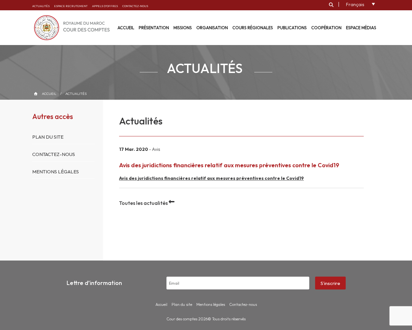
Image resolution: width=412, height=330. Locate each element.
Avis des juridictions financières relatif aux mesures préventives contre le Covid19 (211, 178)
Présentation (154, 27)
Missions (182, 27)
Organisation (212, 27)
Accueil (49, 93)
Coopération (326, 27)
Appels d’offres (105, 6)
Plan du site (47, 137)
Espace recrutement (71, 6)
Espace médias (361, 27)
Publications (292, 27)
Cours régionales (252, 27)
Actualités (41, 6)
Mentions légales (55, 172)
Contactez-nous (135, 6)
